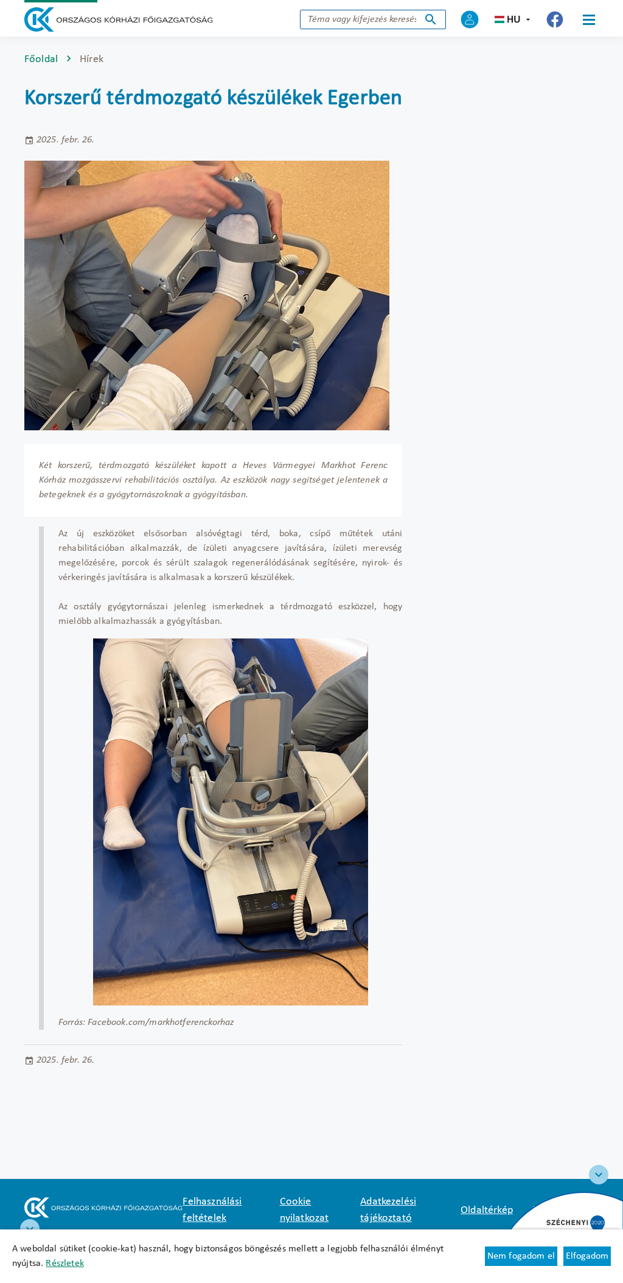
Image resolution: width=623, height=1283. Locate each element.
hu (514, 20)
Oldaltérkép (487, 1210)
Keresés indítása (430, 19)
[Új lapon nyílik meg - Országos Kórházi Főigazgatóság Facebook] (555, 19)
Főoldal (41, 59)
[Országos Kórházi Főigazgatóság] (118, 19)
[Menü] (589, 19)
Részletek (64, 1263)
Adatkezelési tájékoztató (388, 1210)
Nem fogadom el (521, 1256)
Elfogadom (587, 1256)
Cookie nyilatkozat (304, 1210)
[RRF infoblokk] (30, 1229)
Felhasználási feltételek (212, 1210)
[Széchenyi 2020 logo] (598, 1174)
